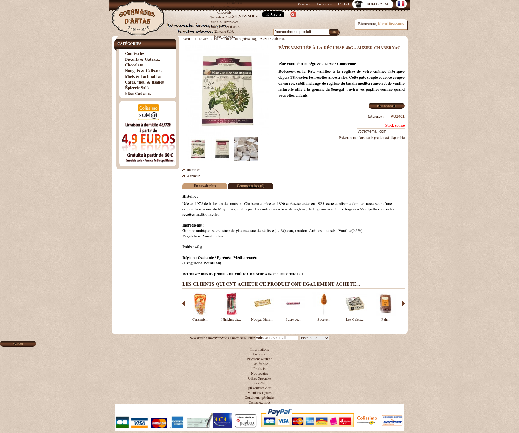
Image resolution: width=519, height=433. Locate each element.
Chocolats (134, 65)
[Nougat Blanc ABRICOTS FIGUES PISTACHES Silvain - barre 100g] (262, 314)
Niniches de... (231, 319)
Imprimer (193, 169)
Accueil (187, 38)
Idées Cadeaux (224, 36)
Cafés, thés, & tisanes (224, 26)
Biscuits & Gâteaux (224, 7)
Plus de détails (386, 106)
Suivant (403, 303)
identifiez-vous (391, 23)
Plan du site (259, 363)
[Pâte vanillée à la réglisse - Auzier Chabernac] (198, 159)
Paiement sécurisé (259, 358)
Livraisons (324, 4)
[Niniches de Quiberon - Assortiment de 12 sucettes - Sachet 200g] (231, 314)
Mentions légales (259, 392)
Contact (343, 4)
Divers (203, 38)
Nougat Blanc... (262, 319)
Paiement (304, 4)
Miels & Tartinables (224, 21)
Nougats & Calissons (143, 70)
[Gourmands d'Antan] (139, 15)
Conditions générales (260, 397)
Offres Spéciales (259, 378)
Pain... (385, 319)
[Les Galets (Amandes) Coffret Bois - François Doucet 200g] (355, 314)
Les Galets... (355, 319)
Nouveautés (259, 373)
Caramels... (200, 319)
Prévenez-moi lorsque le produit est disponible (372, 137)
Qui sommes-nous (260, 387)
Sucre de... (293, 319)
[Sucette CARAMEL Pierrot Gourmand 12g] (324, 314)
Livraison (259, 354)
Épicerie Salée (224, 31)
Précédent (183, 303)
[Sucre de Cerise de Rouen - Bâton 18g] (293, 314)
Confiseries (235, 2)
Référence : (376, 116)
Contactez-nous (260, 402)
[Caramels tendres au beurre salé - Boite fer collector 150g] (200, 314)
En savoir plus (205, 185)
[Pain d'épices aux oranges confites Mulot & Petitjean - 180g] (386, 314)
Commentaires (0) (250, 185)
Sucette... (323, 319)
